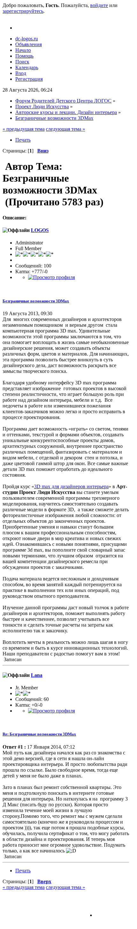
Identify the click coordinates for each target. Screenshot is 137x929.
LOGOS (40, 230)
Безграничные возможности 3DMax (36, 301)
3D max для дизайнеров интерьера (71, 486)
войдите (99, 5)
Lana (36, 675)
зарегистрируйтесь (23, 11)
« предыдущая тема (24, 129)
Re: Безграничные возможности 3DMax (39, 734)
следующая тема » (65, 129)
